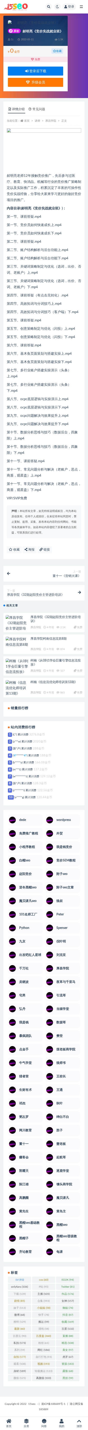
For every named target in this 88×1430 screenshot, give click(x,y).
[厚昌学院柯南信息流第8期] (17, 642)
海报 (31, 549)
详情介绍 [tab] (18, 109)
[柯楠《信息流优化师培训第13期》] (17, 688)
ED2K (68, 1279)
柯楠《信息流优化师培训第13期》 (54, 682)
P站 (43, 1286)
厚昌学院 (50, 120)
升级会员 (37, 82)
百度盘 (43, 1336)
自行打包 (44, 1357)
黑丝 (68, 1378)
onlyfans (19, 1286)
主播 (43, 1294)
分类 (26, 1426)
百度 (68, 1328)
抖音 (68, 1314)
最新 (19, 1328)
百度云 (19, 1336)
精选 (68, 1343)
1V (19, 1279)
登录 (71, 6)
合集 (43, 1301)
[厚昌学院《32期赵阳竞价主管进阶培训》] (17, 626)
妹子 (20, 1308)
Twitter (67, 1286)
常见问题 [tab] (38, 109)
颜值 (20, 1378)
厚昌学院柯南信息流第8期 (48, 638)
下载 (20, 1294)
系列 (19, 1350)
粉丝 (43, 1343)
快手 (43, 1314)
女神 (68, 1301)
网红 (43, 1350)
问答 (44, 1426)
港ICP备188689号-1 (53, 1404)
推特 (20, 1321)
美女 (68, 1350)
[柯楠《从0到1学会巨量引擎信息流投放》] (17, 667)
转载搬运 (43, 1371)
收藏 (59, 51)
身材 (20, 1371)
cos (43, 1279)
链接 (46, 549)
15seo (31, 1404)
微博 (19, 1314)
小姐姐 (43, 1308)
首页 (27, 120)
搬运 (43, 1321)
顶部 (79, 1426)
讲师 (37, 120)
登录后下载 (37, 71)
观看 (20, 1364)
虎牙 (68, 1357)
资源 (68, 1364)
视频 (43, 1364)
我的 (61, 1426)
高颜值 (43, 1378)
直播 (68, 1336)
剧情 (19, 1301)
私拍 (20, 1343)
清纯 (43, 1328)
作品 (68, 1294)
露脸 (68, 1371)
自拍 (20, 1357)
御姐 (68, 1308)
